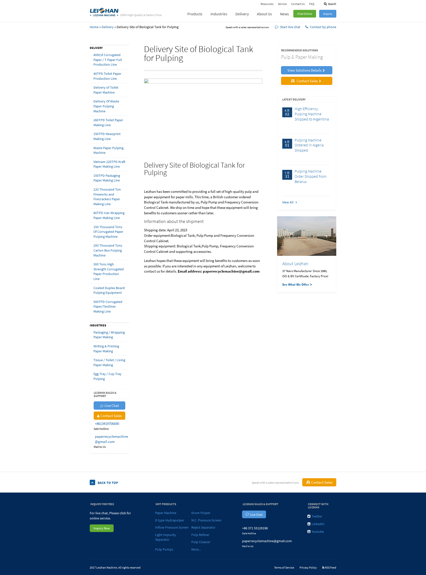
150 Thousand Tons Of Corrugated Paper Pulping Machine (108, 232)
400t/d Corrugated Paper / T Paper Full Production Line (107, 60)
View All (288, 202)
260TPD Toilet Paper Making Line (108, 122)
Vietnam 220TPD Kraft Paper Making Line (109, 164)
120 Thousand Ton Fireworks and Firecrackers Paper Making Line (107, 196)
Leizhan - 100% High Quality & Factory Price (104, 11)
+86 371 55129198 (255, 528)
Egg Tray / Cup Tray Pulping (107, 376)
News (284, 13)
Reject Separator (203, 527)
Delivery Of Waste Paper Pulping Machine (106, 106)
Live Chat (112, 405)
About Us (264, 13)
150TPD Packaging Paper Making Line (106, 178)
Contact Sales (111, 415)
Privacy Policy (308, 567)
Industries (219, 13)
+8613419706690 (107, 423)
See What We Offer (295, 284)
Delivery (242, 13)
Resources (267, 4)
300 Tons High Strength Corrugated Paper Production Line (108, 271)
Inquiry (327, 14)
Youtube (318, 531)
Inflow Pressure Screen (172, 527)
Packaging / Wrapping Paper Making (109, 334)
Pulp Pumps (164, 549)
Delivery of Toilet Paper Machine (105, 90)
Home (94, 27)
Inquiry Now (102, 528)
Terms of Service (284, 567)
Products (194, 13)
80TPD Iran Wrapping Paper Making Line (108, 215)
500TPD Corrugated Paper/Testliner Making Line (107, 306)
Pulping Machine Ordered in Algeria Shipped (309, 145)
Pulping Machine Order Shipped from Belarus (310, 176)
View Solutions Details (304, 70)
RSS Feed (330, 567)
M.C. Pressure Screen (206, 520)
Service (282, 4)
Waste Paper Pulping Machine (108, 150)
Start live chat (290, 27)
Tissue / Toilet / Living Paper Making (109, 362)
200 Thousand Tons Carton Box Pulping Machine (107, 250)
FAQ (311, 4)
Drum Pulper (200, 513)
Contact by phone (323, 27)
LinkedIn (318, 524)
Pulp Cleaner (200, 542)
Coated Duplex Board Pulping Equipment (109, 290)
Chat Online (304, 14)
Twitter (317, 516)
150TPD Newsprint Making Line (107, 136)
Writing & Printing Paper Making (106, 348)
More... (196, 549)
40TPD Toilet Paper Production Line (107, 76)
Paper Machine (165, 513)
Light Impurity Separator (165, 537)
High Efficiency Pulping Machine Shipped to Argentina (312, 113)
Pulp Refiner (200, 535)
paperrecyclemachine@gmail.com (267, 541)
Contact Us (298, 4)
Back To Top (108, 482)
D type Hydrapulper (169, 520)
